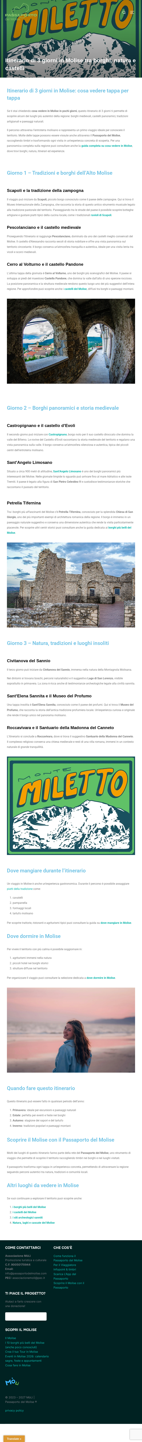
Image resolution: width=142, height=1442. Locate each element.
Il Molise (10, 1338)
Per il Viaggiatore (65, 1265)
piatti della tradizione (20, 889)
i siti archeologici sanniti (28, 1217)
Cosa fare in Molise (17, 1365)
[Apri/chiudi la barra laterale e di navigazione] (133, 12)
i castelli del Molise (24, 1212)
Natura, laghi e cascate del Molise (34, 1222)
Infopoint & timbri (65, 1269)
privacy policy (14, 1410)
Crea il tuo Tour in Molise (21, 1351)
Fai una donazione (25, 1316)
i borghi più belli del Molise (29, 1207)
